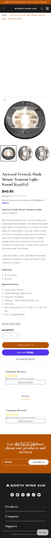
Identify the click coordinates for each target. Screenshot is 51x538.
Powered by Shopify (33, 534)
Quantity (8, 330)
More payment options (25, 359)
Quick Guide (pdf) (11, 323)
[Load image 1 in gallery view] (8, 153)
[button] (3, 8)
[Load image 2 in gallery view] (25, 153)
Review (25, 396)
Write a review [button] (25, 382)
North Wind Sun (21, 534)
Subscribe (37, 462)
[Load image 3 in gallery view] (42, 153)
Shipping (5, 196)
